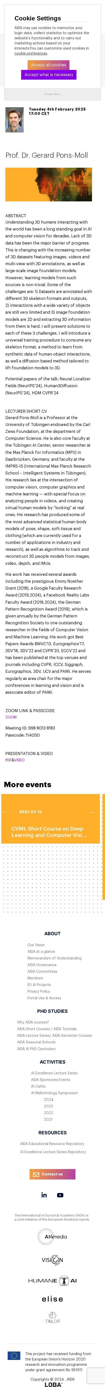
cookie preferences (31, 53)
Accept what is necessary (48, 75)
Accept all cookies (48, 65)
